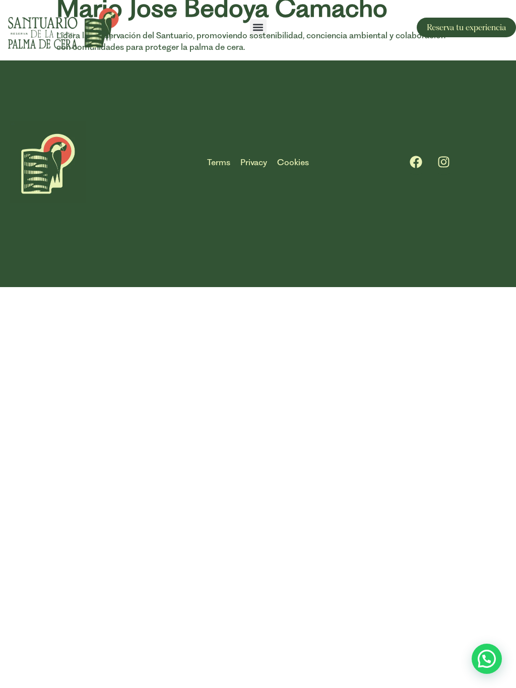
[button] (258, 27)
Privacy (253, 162)
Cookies (293, 162)
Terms (218, 162)
